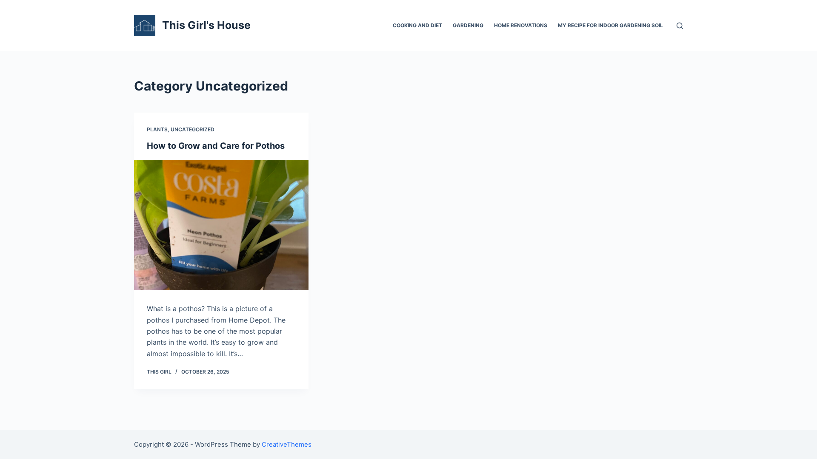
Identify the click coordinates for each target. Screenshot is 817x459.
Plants (157, 129)
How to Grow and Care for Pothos (216, 146)
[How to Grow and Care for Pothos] (221, 225)
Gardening (468, 25)
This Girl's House (206, 25)
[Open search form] (680, 26)
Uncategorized (192, 129)
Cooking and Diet (417, 25)
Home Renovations (520, 25)
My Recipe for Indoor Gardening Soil (610, 25)
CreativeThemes (286, 444)
